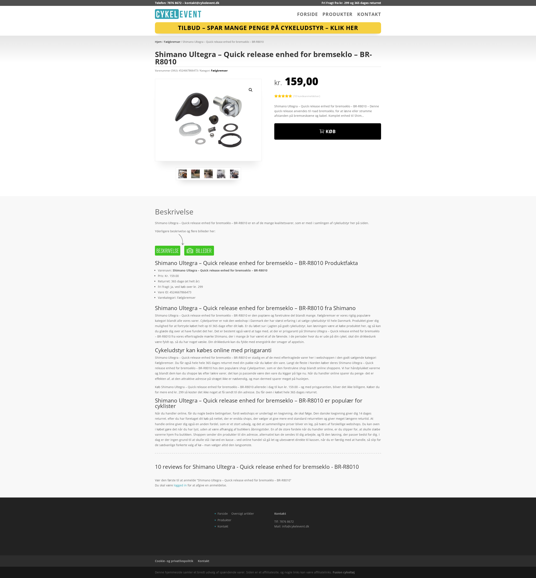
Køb (331, 131)
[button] (250, 90)
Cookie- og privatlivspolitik (174, 561)
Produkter (337, 15)
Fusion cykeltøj (344, 572)
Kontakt (369, 15)
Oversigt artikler (242, 514)
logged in (180, 485)
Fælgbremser (172, 42)
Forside (307, 15)
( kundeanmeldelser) (306, 96)
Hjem (158, 42)
